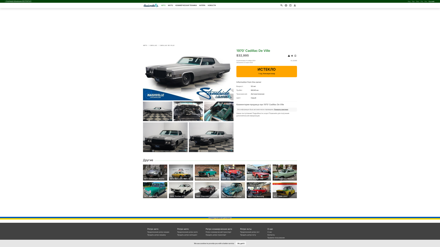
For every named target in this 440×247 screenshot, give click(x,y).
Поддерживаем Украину (220, 218)
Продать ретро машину (156, 235)
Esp (413, 1)
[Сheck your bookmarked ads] (290, 5)
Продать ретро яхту (248, 235)
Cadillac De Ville (167, 45)
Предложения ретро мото (187, 232)
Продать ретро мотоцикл (187, 235)
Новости (212, 5)
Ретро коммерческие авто (219, 229)
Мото (170, 5)
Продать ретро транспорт (216, 235)
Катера (202, 5)
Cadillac (153, 45)
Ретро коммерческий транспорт (218, 232)
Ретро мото (183, 229)
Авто (163, 5)
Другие (148, 160)
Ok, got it (240, 243)
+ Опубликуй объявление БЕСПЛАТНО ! (18, 1)
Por (426, 1)
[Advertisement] (220, 27)
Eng (409, 1)
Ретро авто (152, 229)
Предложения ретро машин (158, 232)
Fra (422, 1)
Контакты (271, 235)
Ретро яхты (246, 229)
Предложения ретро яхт (249, 232)
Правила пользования (276, 238)
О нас (270, 229)
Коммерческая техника (186, 5)
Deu (417, 1)
